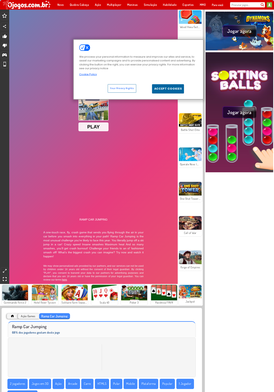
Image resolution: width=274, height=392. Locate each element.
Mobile (130, 384)
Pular (116, 384)
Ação (58, 384)
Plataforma (148, 384)
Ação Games (28, 316)
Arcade (72, 384)
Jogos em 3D (40, 384)
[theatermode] (4, 270)
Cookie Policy (88, 74)
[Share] (4, 26)
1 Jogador (185, 384)
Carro (87, 384)
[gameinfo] (4, 55)
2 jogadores (17, 384)
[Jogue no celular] (4, 64)
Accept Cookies (168, 89)
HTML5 (102, 384)
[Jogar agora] (239, 50)
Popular (167, 384)
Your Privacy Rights (122, 88)
